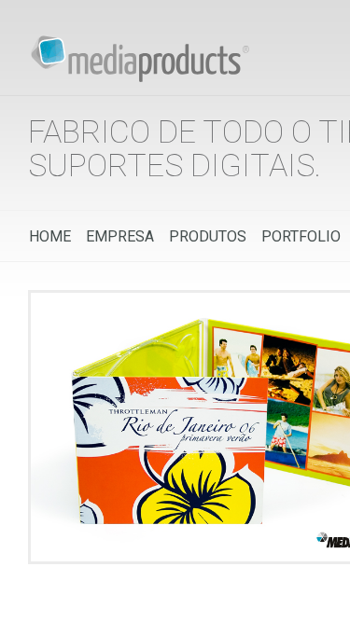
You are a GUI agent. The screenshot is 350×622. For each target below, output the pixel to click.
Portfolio (301, 236)
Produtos (207, 236)
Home (50, 236)
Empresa (120, 236)
